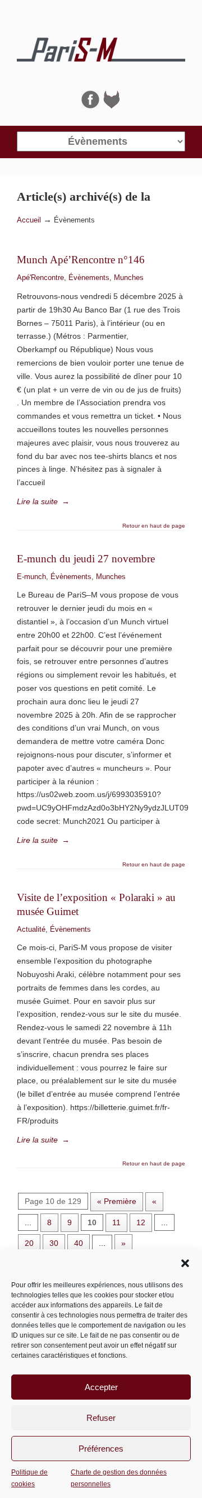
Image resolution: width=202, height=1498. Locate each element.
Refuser (101, 1418)
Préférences (101, 1448)
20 (29, 1243)
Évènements (88, 277)
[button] (185, 1263)
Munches (129, 277)
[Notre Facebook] (90, 105)
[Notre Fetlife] (112, 105)
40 (78, 1243)
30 (53, 1243)
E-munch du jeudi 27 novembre (86, 559)
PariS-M (101, 45)
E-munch (31, 576)
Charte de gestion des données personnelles (119, 1477)
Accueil (29, 220)
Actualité (31, 929)
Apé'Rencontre (40, 277)
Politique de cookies (29, 1477)
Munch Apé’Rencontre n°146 (81, 260)
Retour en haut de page (153, 526)
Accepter (101, 1387)
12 (140, 1222)
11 (116, 1222)
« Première (116, 1201)
